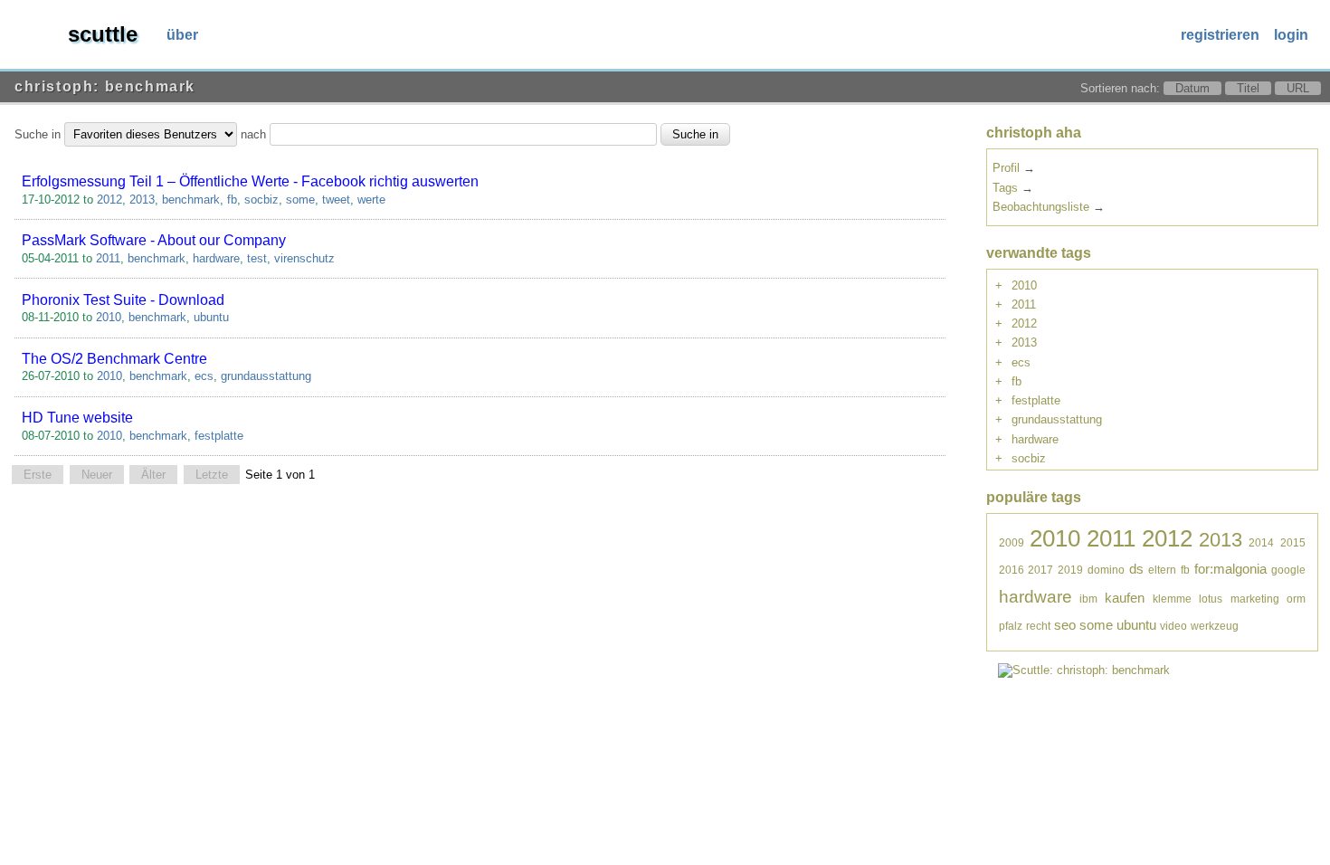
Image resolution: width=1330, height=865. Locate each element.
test (257, 258)
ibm (1088, 598)
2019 (1070, 569)
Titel (1248, 88)
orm (1296, 598)
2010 (108, 317)
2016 (1011, 569)
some (300, 199)
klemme (1172, 598)
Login (1291, 35)
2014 (1261, 542)
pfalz (1010, 626)
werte (371, 199)
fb (232, 199)
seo (1065, 624)
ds (1136, 568)
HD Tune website (77, 417)
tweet (336, 199)
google (1288, 569)
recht (1038, 626)
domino (1106, 569)
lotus (1210, 598)
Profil (1006, 168)
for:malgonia (1230, 568)
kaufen (1125, 597)
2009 (1011, 542)
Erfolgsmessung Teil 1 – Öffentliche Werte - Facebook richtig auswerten (250, 181)
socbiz (261, 199)
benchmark (191, 199)
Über (182, 35)
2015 (1293, 542)
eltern (1162, 569)
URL (1298, 88)
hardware (216, 258)
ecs (204, 376)
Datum (1192, 88)
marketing (1254, 598)
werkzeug (1215, 626)
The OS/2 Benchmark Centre (114, 358)
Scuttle (103, 34)
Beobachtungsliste (1041, 207)
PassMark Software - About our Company (154, 240)
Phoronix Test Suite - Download (123, 300)
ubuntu (211, 317)
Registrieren (1220, 35)
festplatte (219, 435)
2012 (109, 199)
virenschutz (304, 258)
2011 (108, 258)
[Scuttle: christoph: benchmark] (1084, 670)
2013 (142, 199)
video (1173, 626)
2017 (1040, 569)
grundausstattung (266, 376)
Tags (1005, 188)
